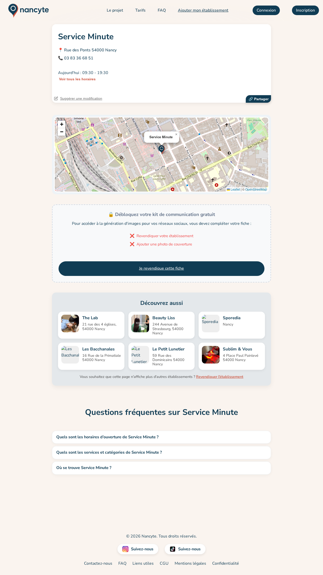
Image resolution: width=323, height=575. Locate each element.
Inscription (305, 10)
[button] (161, 149)
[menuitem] (115, 10)
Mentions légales (190, 563)
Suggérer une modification (81, 98)
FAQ (162, 10)
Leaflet (235, 189)
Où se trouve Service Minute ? (83, 468)
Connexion (266, 10)
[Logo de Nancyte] (26, 10)
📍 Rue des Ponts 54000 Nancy (87, 50)
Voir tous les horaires (77, 79)
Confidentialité (225, 563)
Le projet (115, 10)
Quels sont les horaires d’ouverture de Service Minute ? (107, 437)
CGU (164, 563)
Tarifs (140, 10)
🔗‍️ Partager (258, 99)
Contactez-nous (98, 563)
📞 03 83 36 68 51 (75, 58)
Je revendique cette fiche (161, 268)
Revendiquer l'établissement (219, 376)
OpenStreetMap (256, 189)
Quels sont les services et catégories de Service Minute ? (109, 452)
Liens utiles (143, 563)
